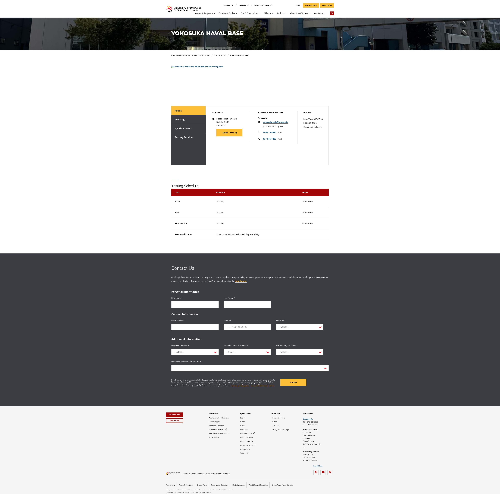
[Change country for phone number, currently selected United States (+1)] (227, 327)
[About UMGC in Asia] (310, 14)
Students (281, 13)
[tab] (188, 110)
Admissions (319, 13)
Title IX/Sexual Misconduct (258, 485)
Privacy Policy (202, 485)
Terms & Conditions (186, 485)
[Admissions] (326, 14)
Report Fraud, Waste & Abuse (282, 485)
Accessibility (170, 485)
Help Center (241, 281)
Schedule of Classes (262, 5)
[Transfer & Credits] (236, 14)
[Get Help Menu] (248, 5)
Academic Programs (204, 13)
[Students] (286, 14)
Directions (229, 132)
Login (297, 5)
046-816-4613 (269, 132)
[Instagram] (330, 471)
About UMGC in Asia (299, 13)
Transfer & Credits (227, 13)
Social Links (318, 466)
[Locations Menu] (232, 5)
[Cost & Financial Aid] (260, 14)
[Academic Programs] (214, 14)
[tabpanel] (267, 135)
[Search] (332, 13)
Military (267, 13)
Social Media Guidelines (219, 485)
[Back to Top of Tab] (5, 167)
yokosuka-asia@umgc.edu (275, 122)
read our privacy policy (240, 386)
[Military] (272, 14)
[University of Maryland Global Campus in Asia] (184, 9)
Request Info (308, 419)
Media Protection (238, 485)
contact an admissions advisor (262, 386)
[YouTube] (323, 471)
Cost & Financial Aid (249, 13)
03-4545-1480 (269, 139)
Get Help (242, 5)
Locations (227, 5)
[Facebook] (316, 471)
